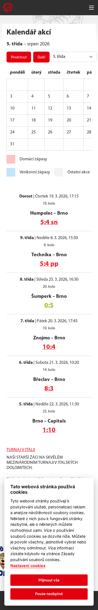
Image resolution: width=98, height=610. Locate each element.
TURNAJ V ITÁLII (21, 450)
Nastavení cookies (27, 565)
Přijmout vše (49, 580)
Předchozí (19, 57)
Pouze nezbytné (49, 594)
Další (41, 57)
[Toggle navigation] (91, 7)
